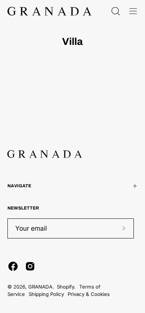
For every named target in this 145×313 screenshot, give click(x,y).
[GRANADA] (49, 11)
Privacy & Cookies (89, 294)
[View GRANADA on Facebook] (13, 266)
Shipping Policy (46, 294)
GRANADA (40, 287)
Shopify (65, 287)
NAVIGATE (19, 185)
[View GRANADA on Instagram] (30, 266)
